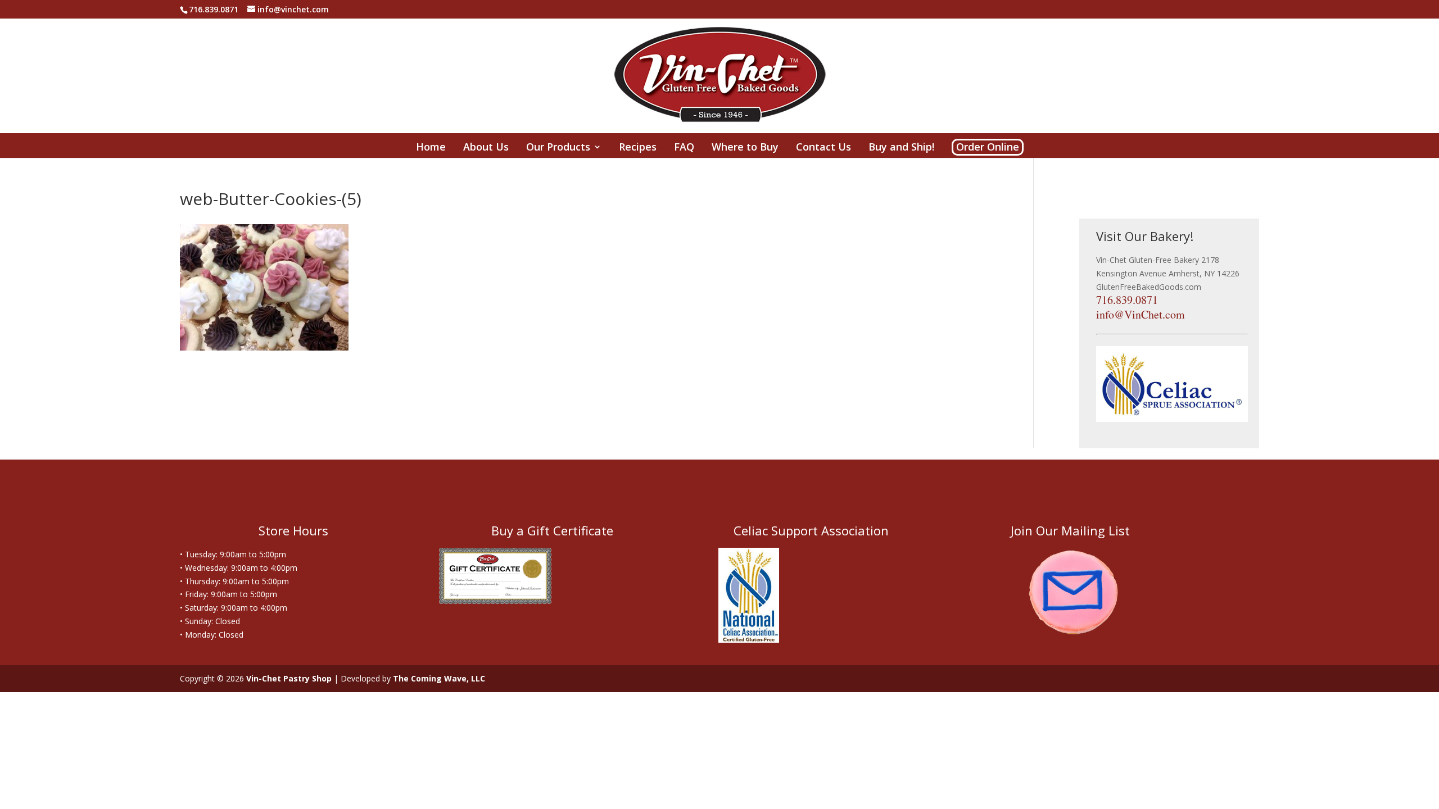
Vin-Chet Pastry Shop (289, 678)
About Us (486, 148)
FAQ (684, 148)
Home (431, 148)
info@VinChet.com (1140, 314)
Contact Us (823, 148)
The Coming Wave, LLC (439, 678)
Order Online (987, 146)
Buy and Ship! (901, 148)
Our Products (558, 148)
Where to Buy (745, 148)
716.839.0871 (1127, 299)
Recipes (638, 148)
